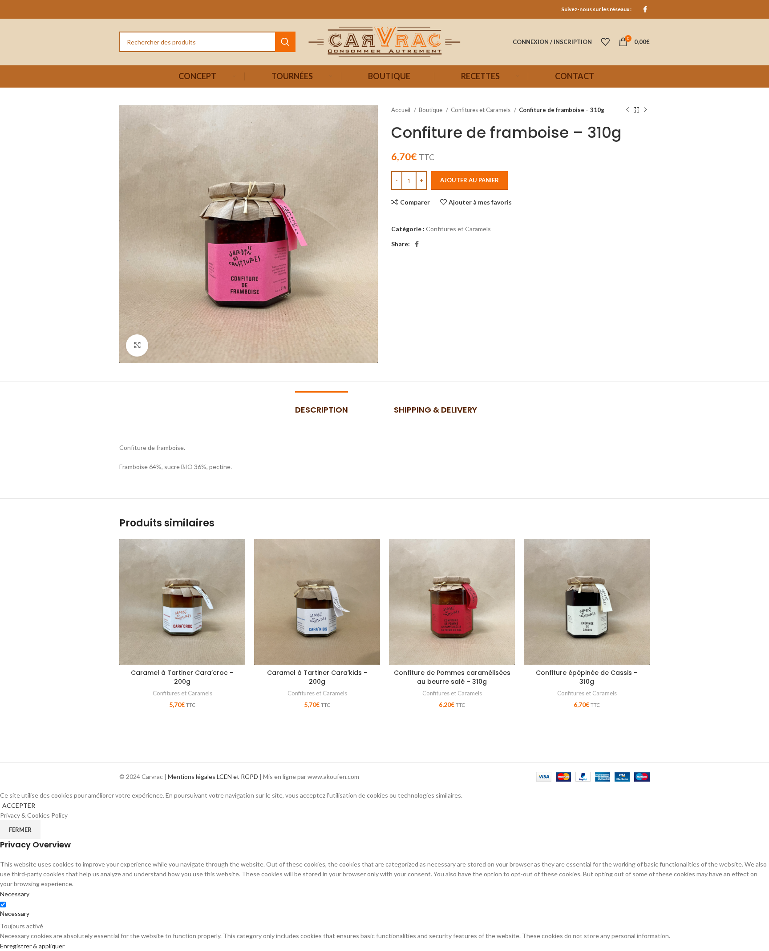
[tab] (320, 405)
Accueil (401, 109)
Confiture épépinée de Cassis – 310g (587, 677)
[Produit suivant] (645, 110)
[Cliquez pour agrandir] (137, 345)
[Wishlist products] (605, 42)
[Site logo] (384, 41)
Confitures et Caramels (481, 109)
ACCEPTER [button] (18, 805)
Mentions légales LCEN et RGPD (213, 776)
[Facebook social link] (645, 9)
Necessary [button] (14, 894)
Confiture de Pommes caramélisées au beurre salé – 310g (452, 677)
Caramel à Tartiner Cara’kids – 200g (317, 677)
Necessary (14, 913)
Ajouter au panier (469, 180)
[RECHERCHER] (285, 42)
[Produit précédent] (627, 110)
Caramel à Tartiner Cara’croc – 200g (182, 677)
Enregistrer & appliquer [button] (32, 946)
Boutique (431, 109)
